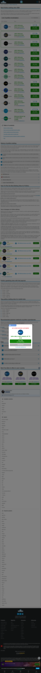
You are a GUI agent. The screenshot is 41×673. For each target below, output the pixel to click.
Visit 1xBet (20, 341)
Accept (38, 668)
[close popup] (31, 325)
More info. (23, 668)
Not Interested (20, 344)
